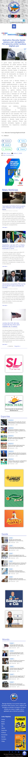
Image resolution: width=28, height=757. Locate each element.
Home (3, 719)
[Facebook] (9, 16)
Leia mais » (4, 227)
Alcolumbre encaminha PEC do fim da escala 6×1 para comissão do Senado (13, 285)
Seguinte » (17, 346)
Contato (3, 739)
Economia (4, 734)
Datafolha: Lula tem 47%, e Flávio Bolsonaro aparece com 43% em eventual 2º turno (13, 246)
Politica (3, 732)
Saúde (3, 728)
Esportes (4, 730)
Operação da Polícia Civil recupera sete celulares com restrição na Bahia (13, 207)
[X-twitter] (12, 16)
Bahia (3, 724)
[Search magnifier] (24, 20)
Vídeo (3, 741)
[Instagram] (18, 16)
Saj (2, 726)
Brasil (3, 721)
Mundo (3, 737)
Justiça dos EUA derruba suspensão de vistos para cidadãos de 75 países (11, 324)
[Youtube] (15, 16)
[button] (14, 26)
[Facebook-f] (9, 752)
